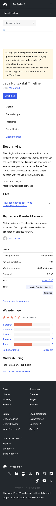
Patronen (34, 404)
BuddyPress (11, 453)
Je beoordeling (11, 349)
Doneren (35, 424)
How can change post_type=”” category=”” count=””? (19, 204)
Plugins (33, 399)
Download (10, 96)
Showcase (34, 389)
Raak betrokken (38, 413)
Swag (33, 429)
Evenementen (36, 418)
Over (5, 389)
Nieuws (6, 394)
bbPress (9, 448)
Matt (7, 443)
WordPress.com (12, 438)
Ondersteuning (13, 136)
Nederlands (16, 466)
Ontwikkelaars (10, 424)
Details (9, 106)
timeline (48, 287)
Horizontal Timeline (35, 287)
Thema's (33, 394)
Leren (6, 413)
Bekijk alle (48, 349)
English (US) (47, 280)
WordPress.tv (11, 429)
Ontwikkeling (12, 129)
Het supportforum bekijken (17, 371)
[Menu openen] (51, 4)
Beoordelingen (13, 114)
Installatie (11, 121)
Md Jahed (14, 88)
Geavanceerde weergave (16, 301)
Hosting (7, 399)
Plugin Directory (10, 13)
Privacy (7, 404)
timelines (48, 293)
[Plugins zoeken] (33, 23)
